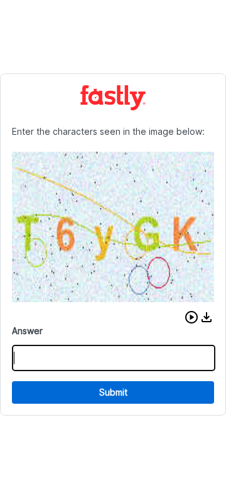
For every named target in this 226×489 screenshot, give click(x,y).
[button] (191, 317)
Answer (27, 330)
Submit (113, 392)
